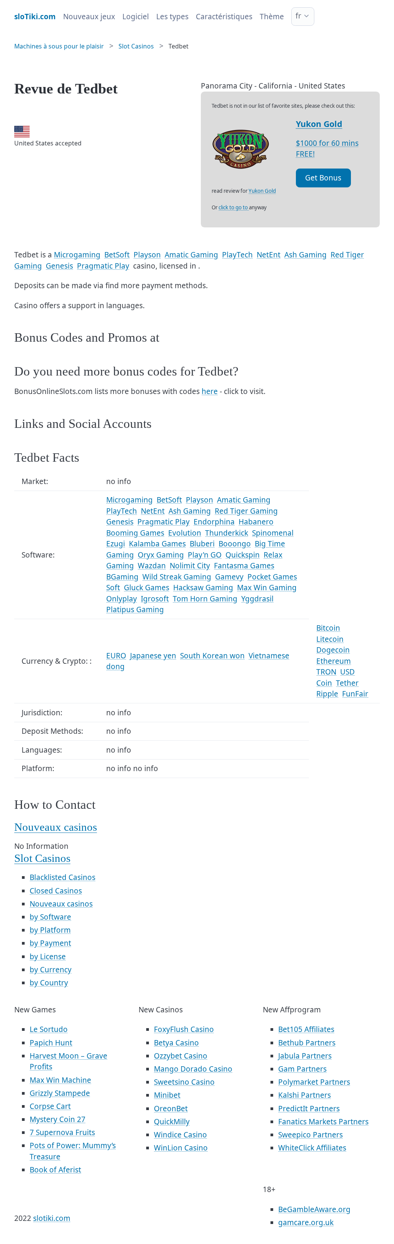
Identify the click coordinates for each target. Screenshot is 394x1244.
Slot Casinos (42, 858)
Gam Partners (302, 1069)
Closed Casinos (56, 891)
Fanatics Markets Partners (323, 1122)
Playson (147, 255)
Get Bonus (323, 178)
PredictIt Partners (309, 1109)
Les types (172, 17)
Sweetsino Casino (184, 1082)
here (210, 391)
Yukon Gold (319, 123)
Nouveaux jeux (89, 17)
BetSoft (117, 255)
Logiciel (135, 17)
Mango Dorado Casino (193, 1069)
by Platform (50, 930)
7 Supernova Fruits (62, 1132)
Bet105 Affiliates (306, 1029)
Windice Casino (180, 1135)
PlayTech (237, 255)
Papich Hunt (51, 1043)
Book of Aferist (55, 1170)
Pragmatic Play (103, 266)
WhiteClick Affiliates (312, 1148)
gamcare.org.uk (306, 1222)
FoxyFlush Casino (184, 1029)
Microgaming (77, 255)
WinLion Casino (181, 1148)
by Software (50, 917)
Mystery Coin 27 (57, 1119)
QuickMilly (172, 1122)
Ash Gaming (305, 255)
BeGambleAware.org (314, 1209)
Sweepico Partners (310, 1135)
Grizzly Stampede (60, 1093)
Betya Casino (176, 1043)
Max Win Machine (60, 1080)
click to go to (234, 207)
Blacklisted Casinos (62, 877)
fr (298, 16)
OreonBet (171, 1109)
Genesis (59, 266)
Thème (272, 17)
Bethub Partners (307, 1043)
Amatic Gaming (191, 255)
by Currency (51, 970)
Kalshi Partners (304, 1095)
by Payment (50, 943)
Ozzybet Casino (180, 1056)
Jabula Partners (305, 1056)
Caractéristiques (224, 17)
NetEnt (268, 255)
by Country (49, 983)
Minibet (167, 1095)
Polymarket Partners (314, 1082)
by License (48, 957)
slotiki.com (51, 1218)
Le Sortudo (49, 1029)
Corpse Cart (50, 1106)
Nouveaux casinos (55, 827)
